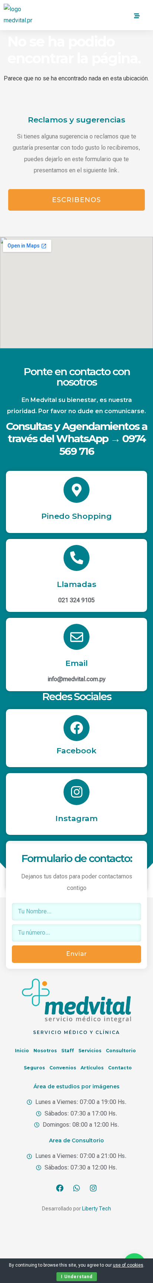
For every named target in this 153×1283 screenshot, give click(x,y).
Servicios (89, 1050)
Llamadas (76, 584)
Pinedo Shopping (76, 516)
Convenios (62, 1067)
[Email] (76, 637)
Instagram (76, 818)
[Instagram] (76, 792)
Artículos (92, 1067)
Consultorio (121, 1050)
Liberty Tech (96, 1209)
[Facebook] (76, 728)
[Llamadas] (76, 558)
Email (76, 663)
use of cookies (128, 1265)
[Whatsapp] (76, 1188)
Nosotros (45, 1050)
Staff (67, 1050)
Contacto (120, 1067)
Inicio (22, 1050)
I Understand (76, 1276)
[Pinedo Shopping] (76, 490)
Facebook (76, 750)
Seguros (34, 1067)
